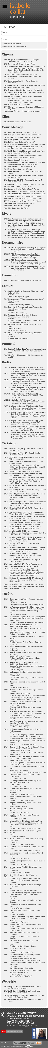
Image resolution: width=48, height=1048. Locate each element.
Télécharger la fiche (14, 1031)
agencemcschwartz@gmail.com (22, 1025)
